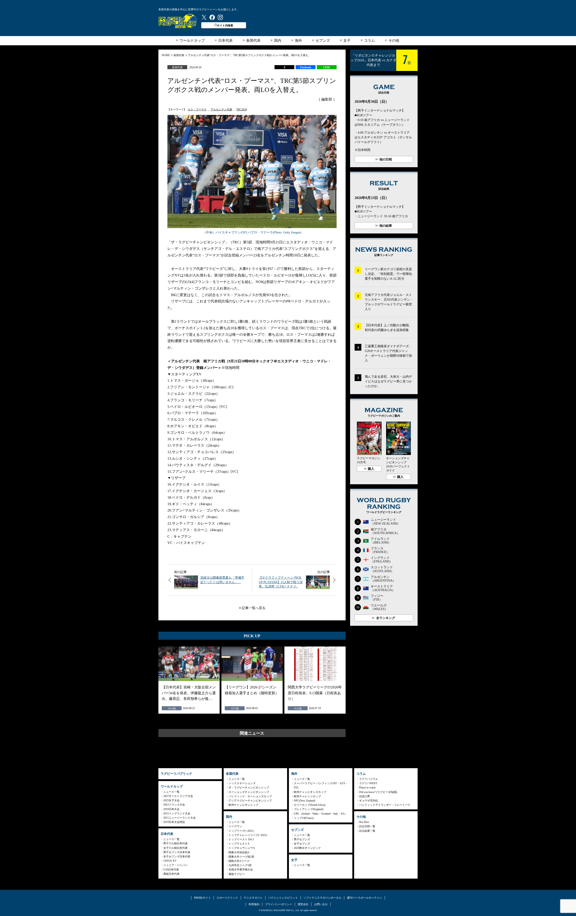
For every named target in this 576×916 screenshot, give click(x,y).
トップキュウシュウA (242, 848)
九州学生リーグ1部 (240, 865)
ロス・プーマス (197, 109)
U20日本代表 (171, 869)
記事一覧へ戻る (254, 608)
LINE (326, 67)
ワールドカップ (192, 40)
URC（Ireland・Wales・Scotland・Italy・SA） (320, 813)
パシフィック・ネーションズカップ (250, 796)
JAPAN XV (170, 860)
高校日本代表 (171, 873)
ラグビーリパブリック (177, 21)
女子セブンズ (302, 843)
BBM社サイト (202, 897)
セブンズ (322, 40)
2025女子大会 (171, 800)
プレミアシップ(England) (308, 809)
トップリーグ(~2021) (241, 830)
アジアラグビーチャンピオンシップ (250, 800)
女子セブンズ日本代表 (176, 856)
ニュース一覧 (171, 791)
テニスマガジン (253, 897)
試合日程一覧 (367, 826)
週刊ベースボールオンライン (364, 897)
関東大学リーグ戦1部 (241, 856)
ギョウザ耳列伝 (368, 800)
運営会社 (303, 904)
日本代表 (225, 40)
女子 (347, 40)
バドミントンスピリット (283, 897)
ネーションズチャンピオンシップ (249, 792)
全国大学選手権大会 (241, 869)
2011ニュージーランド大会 (179, 817)
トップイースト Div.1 (241, 839)
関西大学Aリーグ (239, 861)
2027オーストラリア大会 (178, 796)
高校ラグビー (237, 874)
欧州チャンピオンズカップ (310, 792)
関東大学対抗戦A (239, 852)
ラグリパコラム (368, 779)
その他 (393, 40)
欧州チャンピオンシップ (243, 804)
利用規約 (254, 904)
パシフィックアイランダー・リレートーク (384, 804)
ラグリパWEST (368, 783)
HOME (166, 55)
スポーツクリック (227, 897)
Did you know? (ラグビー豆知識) (378, 792)
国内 (277, 40)
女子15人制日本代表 (175, 848)
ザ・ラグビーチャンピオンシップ (249, 787)
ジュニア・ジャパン (175, 865)
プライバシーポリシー (278, 904)
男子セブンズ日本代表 (176, 852)
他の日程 (385, 159)
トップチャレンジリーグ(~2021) (248, 835)
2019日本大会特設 (174, 822)
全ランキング (385, 618)
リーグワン (235, 826)
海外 (298, 40)
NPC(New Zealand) (304, 800)
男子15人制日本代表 (175, 843)
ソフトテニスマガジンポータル (322, 897)
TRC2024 (241, 109)
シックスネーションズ (242, 783)
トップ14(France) (304, 818)
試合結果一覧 (367, 830)
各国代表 (253, 40)
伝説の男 (364, 796)
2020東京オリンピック (307, 848)
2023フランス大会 (174, 804)
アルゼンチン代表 (221, 109)
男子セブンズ (302, 839)
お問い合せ (321, 904)
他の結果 (385, 225)
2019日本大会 (171, 809)
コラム (369, 40)
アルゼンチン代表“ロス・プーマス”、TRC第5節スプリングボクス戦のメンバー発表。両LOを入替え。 (249, 55)
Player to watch (367, 787)
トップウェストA (239, 843)
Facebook (305, 67)
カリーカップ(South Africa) (309, 804)
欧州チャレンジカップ (307, 796)
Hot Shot (364, 822)
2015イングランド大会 (176, 813)
